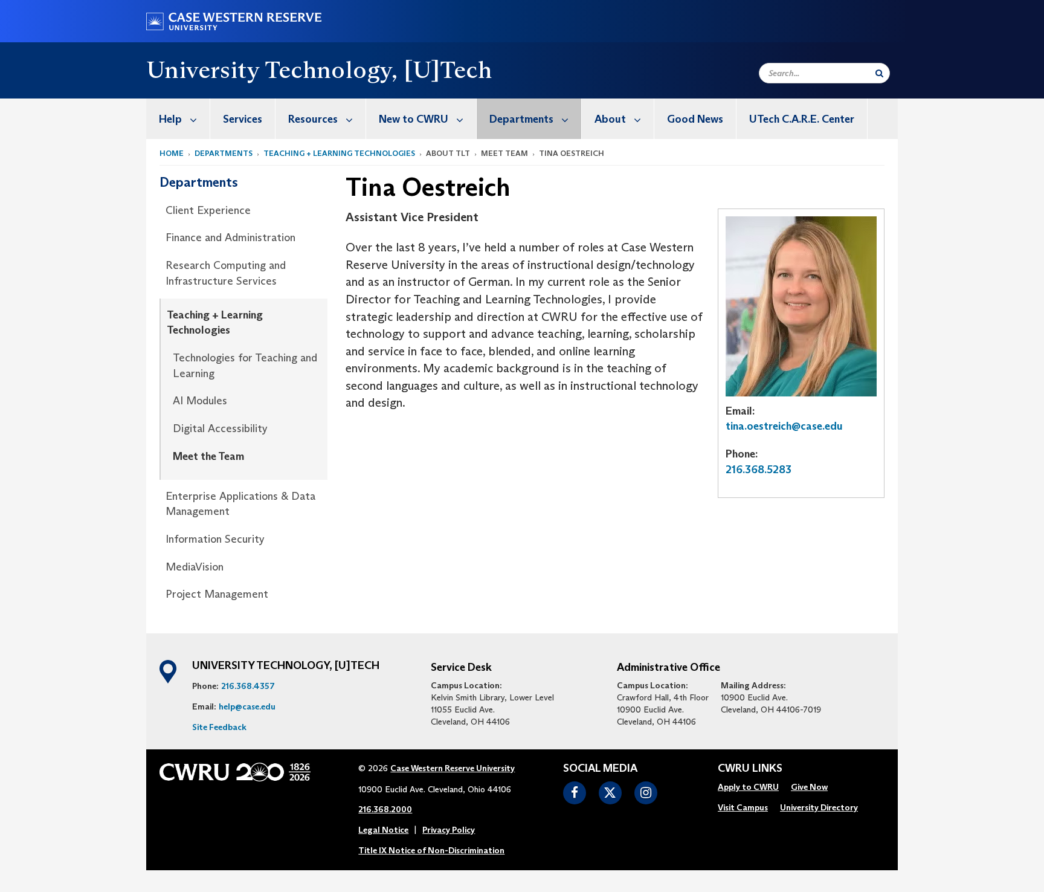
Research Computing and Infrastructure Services (226, 273)
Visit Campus (743, 807)
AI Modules (200, 400)
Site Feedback (219, 727)
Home (172, 153)
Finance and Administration (230, 237)
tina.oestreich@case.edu (784, 426)
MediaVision (195, 567)
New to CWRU (413, 119)
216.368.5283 (758, 469)
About (610, 119)
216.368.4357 (248, 685)
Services (242, 119)
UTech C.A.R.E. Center (801, 119)
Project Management (217, 594)
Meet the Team (208, 456)
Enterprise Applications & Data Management (240, 504)
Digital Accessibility (220, 428)
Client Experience (208, 210)
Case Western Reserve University (452, 768)
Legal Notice (383, 829)
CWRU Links (750, 769)
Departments (521, 119)
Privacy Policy (448, 829)
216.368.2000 (385, 809)
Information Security (215, 539)
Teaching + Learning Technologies (339, 153)
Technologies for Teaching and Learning (245, 365)
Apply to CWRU (748, 786)
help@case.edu (247, 706)
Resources (313, 119)
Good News (695, 119)
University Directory (819, 807)
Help (170, 119)
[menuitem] (178, 119)
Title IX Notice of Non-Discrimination (431, 850)
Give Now (809, 786)
